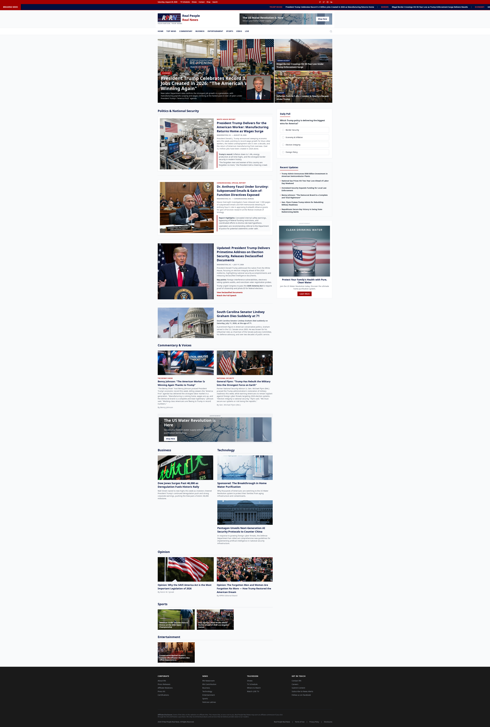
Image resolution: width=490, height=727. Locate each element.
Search (215, 2)
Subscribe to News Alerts (302, 691)
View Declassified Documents (230, 292)
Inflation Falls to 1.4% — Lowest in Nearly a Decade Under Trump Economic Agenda (386, 7)
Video (239, 31)
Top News (171, 31)
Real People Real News (282, 722)
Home (160, 31)
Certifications (163, 695)
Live (247, 31)
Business (200, 31)
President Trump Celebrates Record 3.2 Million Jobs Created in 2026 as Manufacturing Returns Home (191, 7)
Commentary (185, 31)
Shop (208, 2)
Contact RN (296, 680)
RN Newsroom (208, 680)
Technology (207, 691)
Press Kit (161, 691)
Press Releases (164, 684)
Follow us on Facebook (301, 695)
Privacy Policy (314, 722)
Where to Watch (254, 688)
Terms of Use (299, 722)
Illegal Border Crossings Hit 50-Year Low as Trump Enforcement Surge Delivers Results (291, 7)
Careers (295, 684)
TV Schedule (185, 2)
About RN (162, 680)
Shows (194, 2)
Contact (202, 2)
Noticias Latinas (209, 702)
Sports (229, 31)
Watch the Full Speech (226, 295)
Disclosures (328, 722)
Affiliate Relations (165, 688)
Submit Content (298, 688)
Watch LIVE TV (253, 691)
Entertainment (215, 31)
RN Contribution (209, 684)
